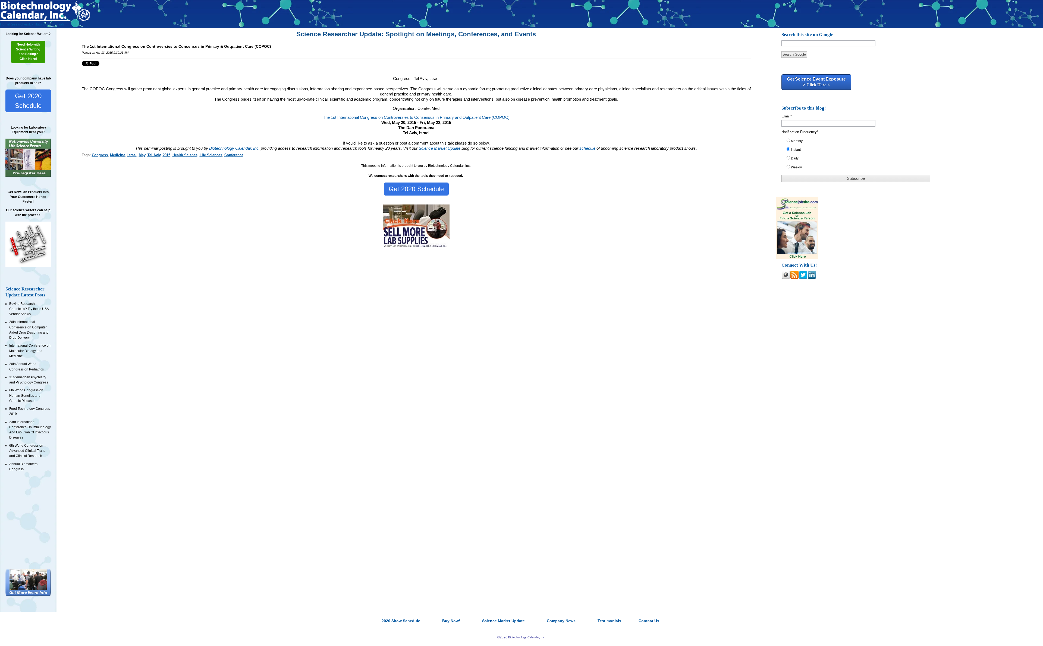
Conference (233, 155)
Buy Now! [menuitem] (451, 621)
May (142, 155)
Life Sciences (211, 155)
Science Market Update (440, 148)
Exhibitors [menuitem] (37, 24)
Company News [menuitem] (561, 621)
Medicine (117, 155)
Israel (132, 155)
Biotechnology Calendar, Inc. (234, 148)
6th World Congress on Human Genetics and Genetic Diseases (26, 395)
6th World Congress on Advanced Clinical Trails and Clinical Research (27, 451)
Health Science (184, 155)
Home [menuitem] (4, 24)
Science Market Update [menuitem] (503, 621)
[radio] (859, 142)
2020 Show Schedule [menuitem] (401, 621)
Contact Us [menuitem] (649, 621)
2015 (166, 155)
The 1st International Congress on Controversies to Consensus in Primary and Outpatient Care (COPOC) (416, 117)
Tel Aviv (154, 155)
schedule (587, 148)
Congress (100, 155)
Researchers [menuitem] (19, 24)
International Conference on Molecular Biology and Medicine (30, 351)
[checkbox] (859, 155)
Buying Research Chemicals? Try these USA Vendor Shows (29, 309)
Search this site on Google (807, 34)
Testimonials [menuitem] (55, 24)
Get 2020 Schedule (28, 100)
